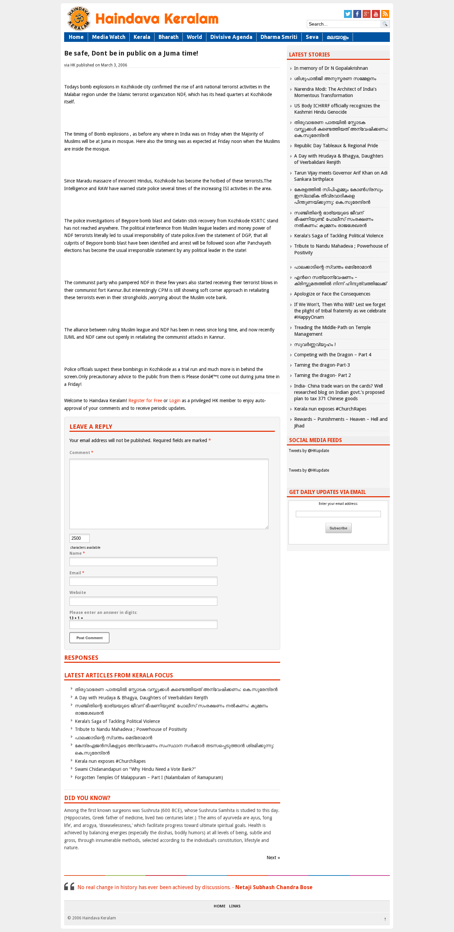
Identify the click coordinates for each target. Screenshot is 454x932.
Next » (273, 857)
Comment (81, 452)
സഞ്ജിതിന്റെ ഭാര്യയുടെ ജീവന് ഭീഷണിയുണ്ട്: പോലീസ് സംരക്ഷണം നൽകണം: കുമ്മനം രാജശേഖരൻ (333, 219)
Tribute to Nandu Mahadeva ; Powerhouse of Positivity (131, 729)
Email (76, 573)
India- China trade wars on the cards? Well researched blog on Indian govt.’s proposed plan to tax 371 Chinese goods (339, 392)
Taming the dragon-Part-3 (322, 365)
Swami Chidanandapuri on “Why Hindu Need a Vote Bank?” (135, 769)
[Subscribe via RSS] (385, 17)
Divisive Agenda (231, 37)
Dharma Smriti (279, 37)
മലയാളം (338, 37)
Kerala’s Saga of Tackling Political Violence (117, 721)
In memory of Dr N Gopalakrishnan (331, 68)
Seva (312, 37)
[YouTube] (376, 17)
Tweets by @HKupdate (308, 450)
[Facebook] (357, 17)
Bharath (168, 37)
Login (174, 400)
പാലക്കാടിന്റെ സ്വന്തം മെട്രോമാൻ (113, 737)
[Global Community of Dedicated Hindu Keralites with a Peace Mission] (142, 30)
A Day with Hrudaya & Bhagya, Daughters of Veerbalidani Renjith (141, 697)
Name (77, 553)
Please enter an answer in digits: (103, 612)
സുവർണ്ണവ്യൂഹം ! (315, 344)
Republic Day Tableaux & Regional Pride (336, 145)
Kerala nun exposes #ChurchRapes (110, 761)
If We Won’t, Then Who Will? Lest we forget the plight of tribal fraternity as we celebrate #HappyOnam (340, 311)
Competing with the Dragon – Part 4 (332, 354)
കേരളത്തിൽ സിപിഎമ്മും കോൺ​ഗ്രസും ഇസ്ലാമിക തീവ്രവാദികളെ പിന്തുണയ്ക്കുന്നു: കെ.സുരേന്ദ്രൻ (338, 196)
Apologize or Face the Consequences (332, 293)
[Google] (367, 17)
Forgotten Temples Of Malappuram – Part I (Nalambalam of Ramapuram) (149, 777)
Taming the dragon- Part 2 (322, 375)
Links (235, 906)
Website (77, 592)
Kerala (142, 37)
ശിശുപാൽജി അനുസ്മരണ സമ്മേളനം (335, 78)
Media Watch (108, 37)
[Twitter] (348, 17)
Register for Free (145, 400)
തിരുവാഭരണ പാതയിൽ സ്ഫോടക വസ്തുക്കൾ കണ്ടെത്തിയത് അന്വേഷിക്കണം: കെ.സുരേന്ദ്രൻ (176, 689)
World (194, 37)
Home (76, 37)
